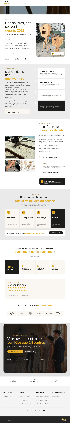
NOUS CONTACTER (53, 3)
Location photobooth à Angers (42, 397)
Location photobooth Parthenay (42, 403)
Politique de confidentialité (57, 394)
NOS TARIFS (36, 3)
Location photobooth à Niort (41, 400)
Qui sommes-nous (7, 394)
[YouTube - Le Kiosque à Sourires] (35, 410)
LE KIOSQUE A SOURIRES (62, 3)
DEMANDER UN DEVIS (44, 3)
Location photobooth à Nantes (42, 394)
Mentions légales (55, 397)
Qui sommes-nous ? (28, 3)
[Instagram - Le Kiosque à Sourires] (40, 410)
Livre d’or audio (23, 399)
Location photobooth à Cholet (42, 399)
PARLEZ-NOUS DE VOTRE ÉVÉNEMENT (15, 351)
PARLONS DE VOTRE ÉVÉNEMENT (56, 232)
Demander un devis (7, 396)
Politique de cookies (56, 396)
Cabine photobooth (23, 397)
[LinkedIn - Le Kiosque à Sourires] (44, 410)
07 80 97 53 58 (13, 381)
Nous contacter (7, 399)
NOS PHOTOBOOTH (20, 3)
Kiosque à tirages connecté (25, 396)
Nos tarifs (5, 397)
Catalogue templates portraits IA (26, 403)
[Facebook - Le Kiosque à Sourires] (27, 410)
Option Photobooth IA (24, 404)
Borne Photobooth (23, 394)
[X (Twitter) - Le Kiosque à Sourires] (31, 410)
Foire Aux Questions (23, 400)
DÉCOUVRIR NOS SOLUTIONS (30, 351)
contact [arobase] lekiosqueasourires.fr (56, 381)
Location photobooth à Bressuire (42, 396)
